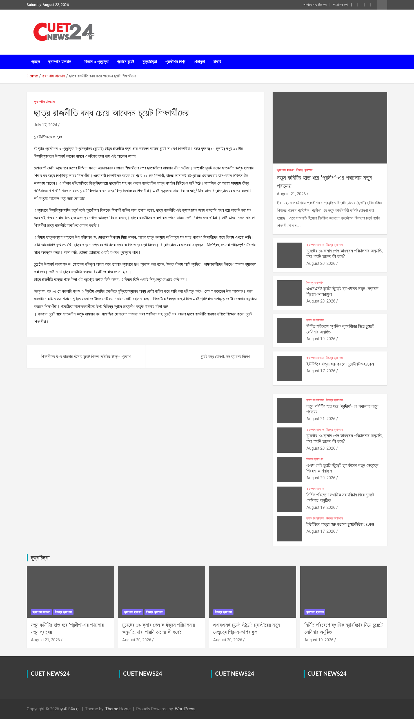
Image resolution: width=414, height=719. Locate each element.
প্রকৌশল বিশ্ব (175, 61)
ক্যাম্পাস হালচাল (59, 61)
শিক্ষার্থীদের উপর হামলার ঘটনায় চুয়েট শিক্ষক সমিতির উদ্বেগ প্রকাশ (86, 356)
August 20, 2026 (320, 263)
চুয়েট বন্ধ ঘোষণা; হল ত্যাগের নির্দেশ (225, 356)
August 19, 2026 (320, 339)
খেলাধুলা (199, 61)
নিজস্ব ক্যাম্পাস (304, 170)
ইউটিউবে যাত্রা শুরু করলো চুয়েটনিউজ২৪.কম (340, 364)
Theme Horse (118, 708)
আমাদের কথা (340, 5)
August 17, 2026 (320, 371)
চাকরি (217, 61)
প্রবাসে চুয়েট (125, 61)
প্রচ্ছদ (35, 61)
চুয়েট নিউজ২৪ (69, 708)
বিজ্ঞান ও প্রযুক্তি (96, 61)
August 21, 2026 (291, 194)
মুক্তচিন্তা (150, 61)
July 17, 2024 (45, 125)
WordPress (185, 708)
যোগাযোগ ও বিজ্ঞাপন (315, 5)
